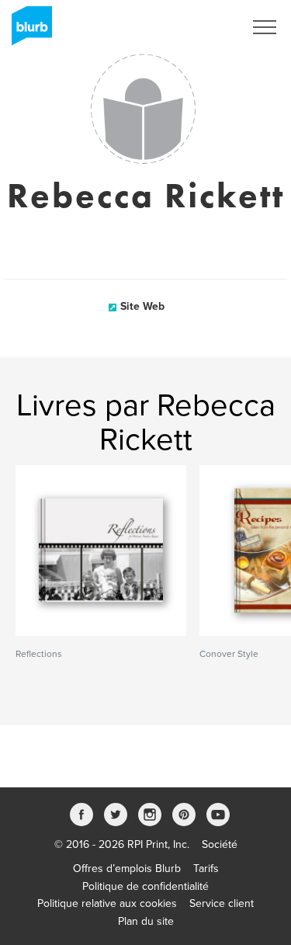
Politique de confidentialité (145, 886)
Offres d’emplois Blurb (127, 868)
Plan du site (146, 921)
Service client (221, 903)
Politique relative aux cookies (107, 903)
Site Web (142, 306)
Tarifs (206, 868)
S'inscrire (201, 27)
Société (219, 844)
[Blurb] (27, 31)
